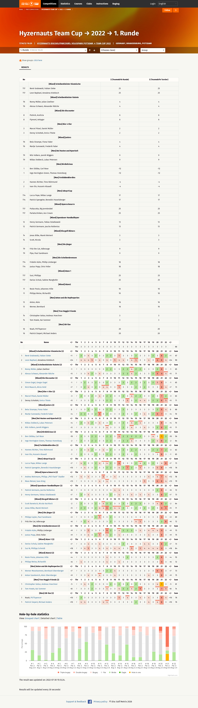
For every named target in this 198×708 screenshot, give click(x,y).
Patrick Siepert (31, 602)
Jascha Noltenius (47, 490)
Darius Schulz (31, 544)
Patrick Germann (32, 490)
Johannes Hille (42, 557)
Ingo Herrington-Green (34, 441)
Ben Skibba (30, 436)
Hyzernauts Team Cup (51, 33)
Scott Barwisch (31, 503)
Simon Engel (30, 383)
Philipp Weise (31, 562)
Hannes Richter (31, 450)
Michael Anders (45, 602)
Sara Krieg (41, 481)
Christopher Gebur (33, 584)
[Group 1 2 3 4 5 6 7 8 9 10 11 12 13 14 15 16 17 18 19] (152, 50)
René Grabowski (32, 356)
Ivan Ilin (28, 454)
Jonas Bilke (30, 508)
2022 (98, 33)
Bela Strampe (31, 409)
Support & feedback (76, 701)
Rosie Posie (30, 557)
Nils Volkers (30, 427)
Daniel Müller (42, 396)
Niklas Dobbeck (31, 423)
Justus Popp (30, 535)
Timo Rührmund (46, 450)
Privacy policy (100, 701)
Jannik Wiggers (42, 427)
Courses (78, 3)
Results (25, 67)
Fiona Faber (43, 409)
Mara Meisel (30, 481)
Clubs (89, 3)
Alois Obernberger (49, 575)
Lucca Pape (30, 463)
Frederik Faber (47, 414)
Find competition (32, 9)
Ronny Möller (30, 369)
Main (21, 9)
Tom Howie (29, 589)
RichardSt (42, 562)
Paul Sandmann (44, 517)
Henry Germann (32, 495)
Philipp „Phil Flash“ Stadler (53, 477)
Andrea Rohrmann (32, 477)
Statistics (65, 3)
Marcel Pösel (30, 396)
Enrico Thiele (45, 400)
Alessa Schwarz (31, 373)
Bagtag (115, 3)
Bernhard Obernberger (54, 571)
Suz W (27, 548)
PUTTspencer (36, 598)
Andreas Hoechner (50, 584)
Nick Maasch (30, 387)
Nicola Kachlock (46, 503)
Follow (167, 10)
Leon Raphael (31, 360)
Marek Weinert (42, 508)
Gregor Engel (42, 383)
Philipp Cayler (31, 517)
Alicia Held (41, 387)
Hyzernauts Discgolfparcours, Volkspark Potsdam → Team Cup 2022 (74, 43)
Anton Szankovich (32, 575)
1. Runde (126, 33)
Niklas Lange (41, 463)
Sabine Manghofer (45, 544)
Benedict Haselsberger (51, 468)
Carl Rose (40, 436)
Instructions (102, 3)
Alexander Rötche (46, 373)
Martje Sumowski (32, 414)
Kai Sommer (40, 589)
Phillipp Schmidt (38, 548)
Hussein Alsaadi (40, 454)
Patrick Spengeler (32, 468)
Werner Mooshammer (34, 571)
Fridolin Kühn (30, 530)
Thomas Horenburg (53, 441)
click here (38, 60)
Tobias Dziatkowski (47, 495)
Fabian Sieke (45, 356)
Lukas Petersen (46, 423)
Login (152, 3)
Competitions (49, 3)
